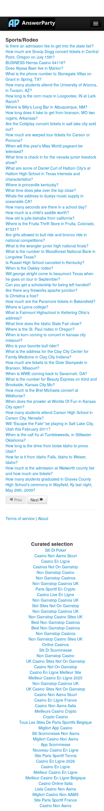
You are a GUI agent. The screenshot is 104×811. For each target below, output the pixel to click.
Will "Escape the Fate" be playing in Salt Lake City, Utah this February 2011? (50, 426)
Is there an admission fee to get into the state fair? (50, 46)
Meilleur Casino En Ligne (55, 772)
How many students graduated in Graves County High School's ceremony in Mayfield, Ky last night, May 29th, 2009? (49, 484)
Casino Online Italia (56, 783)
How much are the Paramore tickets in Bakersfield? (50, 301)
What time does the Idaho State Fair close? (44, 323)
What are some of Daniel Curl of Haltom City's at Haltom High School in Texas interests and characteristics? (48, 173)
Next (35, 500)
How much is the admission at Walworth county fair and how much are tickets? (50, 470)
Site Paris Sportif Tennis (56, 755)
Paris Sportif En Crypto (55, 589)
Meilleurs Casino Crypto (56, 711)
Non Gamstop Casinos (55, 578)
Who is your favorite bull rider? (32, 345)
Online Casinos (55, 644)
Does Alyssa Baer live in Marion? (34, 68)
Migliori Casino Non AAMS (55, 794)
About (43, 518)
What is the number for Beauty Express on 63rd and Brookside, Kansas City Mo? (51, 381)
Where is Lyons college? (27, 307)
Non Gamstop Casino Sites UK (55, 616)
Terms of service (20, 518)
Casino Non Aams (55, 805)
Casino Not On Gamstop (55, 666)
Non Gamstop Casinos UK (55, 583)
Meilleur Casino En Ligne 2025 (55, 678)
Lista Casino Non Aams (55, 789)
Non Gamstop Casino (55, 572)
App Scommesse (55, 744)
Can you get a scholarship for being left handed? (48, 284)
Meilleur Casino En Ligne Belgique (56, 777)
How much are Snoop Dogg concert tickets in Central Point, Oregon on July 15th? (52, 54)
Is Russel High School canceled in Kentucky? (45, 262)
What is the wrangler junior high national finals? (47, 245)
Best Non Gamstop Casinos (55, 622)
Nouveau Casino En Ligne (55, 750)
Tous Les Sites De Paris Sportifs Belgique (55, 722)
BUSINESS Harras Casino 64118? (35, 62)
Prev (17, 500)
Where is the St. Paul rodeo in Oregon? (40, 329)
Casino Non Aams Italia (55, 705)
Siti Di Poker (55, 550)
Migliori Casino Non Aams (55, 739)
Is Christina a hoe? (22, 295)
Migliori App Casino (55, 727)
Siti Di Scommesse (55, 650)
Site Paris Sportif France (55, 800)
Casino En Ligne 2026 (55, 761)
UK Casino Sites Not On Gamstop (55, 661)
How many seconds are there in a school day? (46, 207)
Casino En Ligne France (55, 700)
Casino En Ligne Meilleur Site (55, 672)
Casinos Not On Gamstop (55, 566)
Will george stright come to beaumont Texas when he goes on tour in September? (49, 276)
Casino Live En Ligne (55, 594)
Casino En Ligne (55, 561)
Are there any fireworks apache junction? (41, 290)
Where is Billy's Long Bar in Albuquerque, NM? (46, 107)
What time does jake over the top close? (41, 190)
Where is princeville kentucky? (32, 184)
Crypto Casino (55, 716)
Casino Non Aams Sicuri (55, 555)
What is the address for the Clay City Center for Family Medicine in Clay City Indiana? (47, 354)
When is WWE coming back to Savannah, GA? (46, 373)
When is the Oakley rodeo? (29, 268)
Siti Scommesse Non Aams (55, 733)
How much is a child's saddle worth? (37, 212)
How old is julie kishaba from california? (40, 218)
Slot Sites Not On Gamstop (55, 605)
